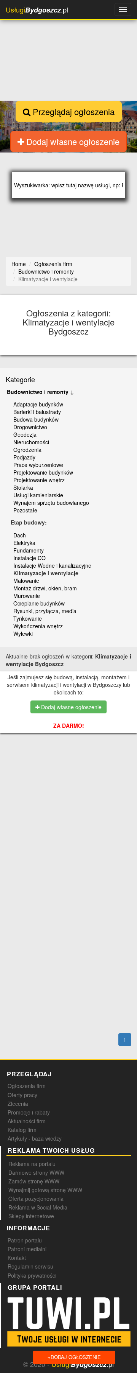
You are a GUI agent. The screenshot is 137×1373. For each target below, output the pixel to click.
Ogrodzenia (27, 449)
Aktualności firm (27, 1121)
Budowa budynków (36, 419)
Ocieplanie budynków (39, 603)
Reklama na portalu (32, 1164)
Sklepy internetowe (31, 1216)
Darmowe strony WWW (36, 1172)
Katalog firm (22, 1129)
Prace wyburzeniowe (38, 465)
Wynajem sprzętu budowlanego (51, 502)
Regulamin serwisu (30, 1266)
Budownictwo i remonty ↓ (40, 391)
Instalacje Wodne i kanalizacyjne (52, 565)
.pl (37, 10)
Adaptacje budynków (38, 404)
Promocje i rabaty (29, 1112)
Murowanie (26, 595)
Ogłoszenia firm (27, 1086)
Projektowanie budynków (43, 472)
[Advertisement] (71, 786)
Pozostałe (25, 510)
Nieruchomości (31, 442)
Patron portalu (25, 1240)
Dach (19, 535)
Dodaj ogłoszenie (74, 1357)
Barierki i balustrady (37, 412)
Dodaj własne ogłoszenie (71, 141)
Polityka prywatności (32, 1275)
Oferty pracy (22, 1095)
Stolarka (23, 487)
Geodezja (25, 434)
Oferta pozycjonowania (36, 1198)
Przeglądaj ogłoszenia (72, 111)
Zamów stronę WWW (33, 1181)
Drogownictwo (30, 427)
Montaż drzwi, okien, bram (45, 588)
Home (18, 264)
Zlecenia (18, 1103)
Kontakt (17, 1257)
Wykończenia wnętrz (38, 626)
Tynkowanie (27, 618)
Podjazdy (24, 457)
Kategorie (20, 379)
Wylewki (23, 633)
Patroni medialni (27, 1249)
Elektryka (24, 542)
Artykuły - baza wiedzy (35, 1138)
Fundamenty (28, 550)
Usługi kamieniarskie (38, 495)
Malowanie (26, 580)
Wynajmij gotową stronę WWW (45, 1190)
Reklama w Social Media (37, 1207)
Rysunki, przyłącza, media (44, 611)
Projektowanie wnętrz (39, 480)
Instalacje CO (29, 558)
